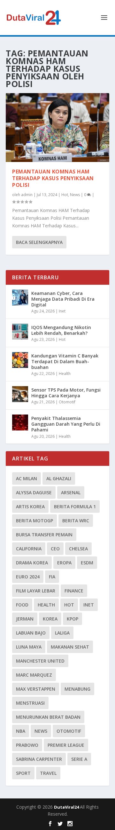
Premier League (66, 745)
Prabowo (27, 745)
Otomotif (67, 402)
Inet (62, 311)
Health (65, 373)
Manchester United (40, 661)
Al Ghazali (58, 478)
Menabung (77, 689)
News (75, 194)
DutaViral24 (67, 807)
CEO (55, 549)
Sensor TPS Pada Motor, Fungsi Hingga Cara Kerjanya (66, 393)
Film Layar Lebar (35, 591)
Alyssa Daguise (34, 492)
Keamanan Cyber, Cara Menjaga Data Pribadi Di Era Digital (63, 299)
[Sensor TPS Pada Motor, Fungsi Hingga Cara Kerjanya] (20, 394)
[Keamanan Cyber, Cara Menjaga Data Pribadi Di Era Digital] (20, 297)
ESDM (87, 563)
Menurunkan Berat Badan (48, 717)
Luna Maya (29, 647)
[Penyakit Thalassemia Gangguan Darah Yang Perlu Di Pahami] (20, 422)
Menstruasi (30, 703)
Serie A (79, 759)
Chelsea (78, 549)
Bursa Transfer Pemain (44, 535)
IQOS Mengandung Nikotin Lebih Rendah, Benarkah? (61, 330)
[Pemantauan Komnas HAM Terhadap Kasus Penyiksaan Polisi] (57, 127)
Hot (64, 194)
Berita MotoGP (34, 521)
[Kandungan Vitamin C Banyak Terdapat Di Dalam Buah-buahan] (20, 360)
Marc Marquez (34, 675)
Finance (74, 591)
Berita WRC (75, 521)
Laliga (62, 633)
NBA (20, 731)
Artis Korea (30, 506)
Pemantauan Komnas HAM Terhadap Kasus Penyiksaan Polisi (53, 178)
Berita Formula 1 (75, 506)
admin (27, 194)
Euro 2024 (28, 577)
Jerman (25, 619)
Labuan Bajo (31, 633)
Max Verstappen (35, 689)
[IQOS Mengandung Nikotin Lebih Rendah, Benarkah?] (20, 332)
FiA (52, 577)
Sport (23, 773)
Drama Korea (32, 563)
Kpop (72, 619)
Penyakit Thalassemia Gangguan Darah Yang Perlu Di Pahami (65, 424)
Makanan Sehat (70, 647)
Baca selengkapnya (39, 242)
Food (22, 605)
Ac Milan (26, 478)
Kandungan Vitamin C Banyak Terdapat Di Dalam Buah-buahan (64, 361)
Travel (48, 773)
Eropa (64, 563)
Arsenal (70, 492)
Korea (50, 619)
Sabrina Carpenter (39, 759)
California (29, 549)
